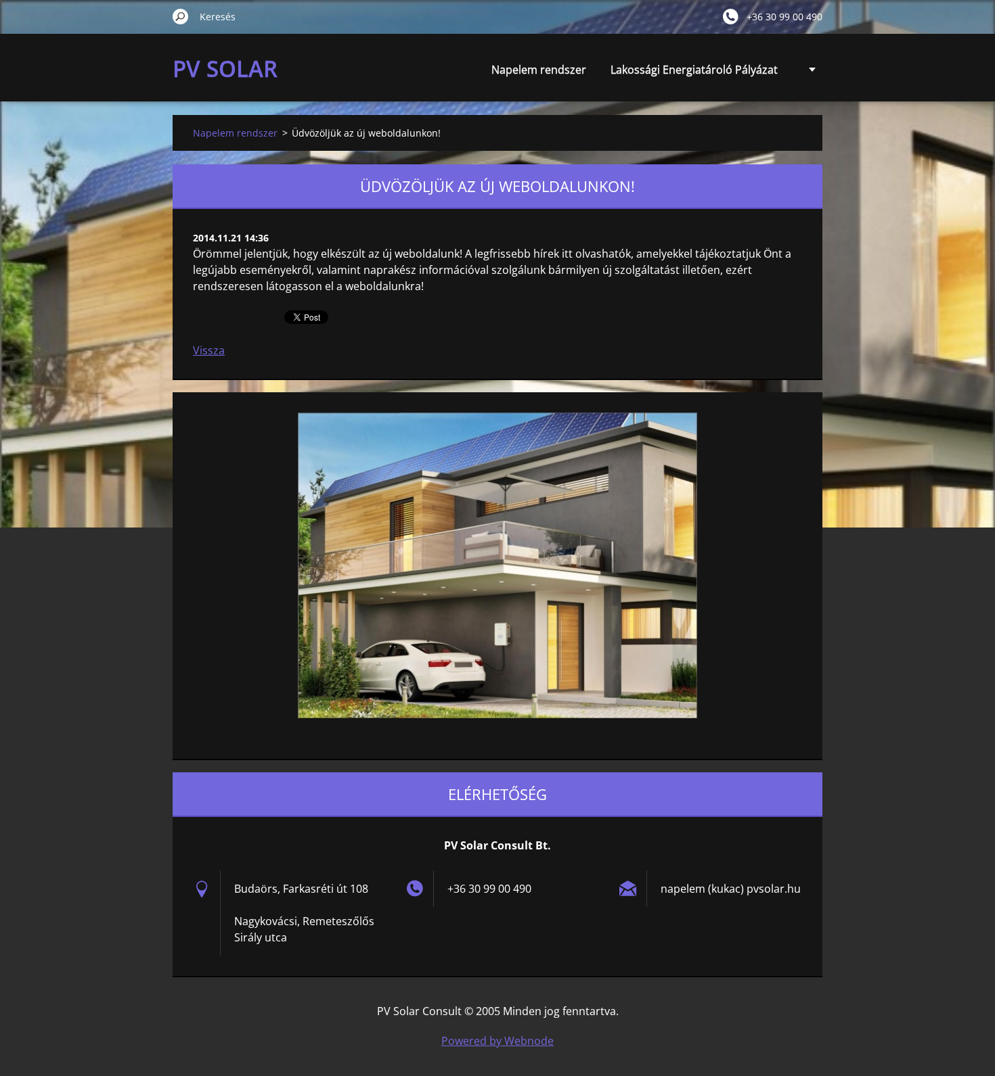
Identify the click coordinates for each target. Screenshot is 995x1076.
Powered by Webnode (497, 1040)
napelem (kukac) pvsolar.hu (731, 888)
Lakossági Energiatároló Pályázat (694, 69)
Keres (181, 16)
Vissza (209, 350)
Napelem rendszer (538, 69)
